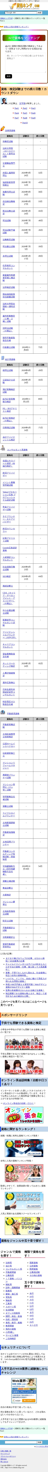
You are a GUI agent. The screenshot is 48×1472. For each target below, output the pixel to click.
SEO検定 (7, 576)
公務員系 (10, 1275)
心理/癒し (10, 1332)
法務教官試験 (9, 240)
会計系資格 (10, 359)
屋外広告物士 (9, 682)
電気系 (9, 1297)
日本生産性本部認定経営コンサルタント (9, 692)
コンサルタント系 (14, 1269)
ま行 (32, 1312)
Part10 (25, 123)
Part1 (17, 108)
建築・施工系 (12, 1294)
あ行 (32, 1293)
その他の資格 (36, 1275)
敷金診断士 (8, 888)
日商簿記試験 (9, 428)
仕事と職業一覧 (6, 1451)
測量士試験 (8, 806)
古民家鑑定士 (9, 937)
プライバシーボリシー (8, 1456)
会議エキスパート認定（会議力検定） (9, 463)
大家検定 (7, 895)
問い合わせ (4, 1462)
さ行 (32, 1300)
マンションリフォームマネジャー (9, 765)
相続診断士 (8, 586)
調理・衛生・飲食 (14, 1316)
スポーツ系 (11, 1307)
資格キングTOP (6, 18)
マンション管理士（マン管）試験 (9, 787)
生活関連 (10, 1310)
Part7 (17, 118)
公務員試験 (35, 1272)
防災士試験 (8, 921)
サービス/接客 (12, 1335)
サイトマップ (5, 1454)
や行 (32, 1316)
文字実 (22, 103)
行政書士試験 (9, 347)
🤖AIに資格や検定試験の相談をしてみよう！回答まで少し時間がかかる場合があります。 (24, 48)
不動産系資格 (13, 714)
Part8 (25, 118)
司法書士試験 (9, 246)
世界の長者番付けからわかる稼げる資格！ (25, 990)
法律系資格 (10, 130)
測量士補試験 (9, 881)
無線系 (9, 1300)
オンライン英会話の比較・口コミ (18, 1103)
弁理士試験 (8, 256)
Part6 (33, 113)
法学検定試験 (9, 287)
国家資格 (34, 1263)
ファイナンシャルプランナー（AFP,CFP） (10, 635)
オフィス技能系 (13, 1313)
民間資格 (34, 1269)
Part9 (33, 118)
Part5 (25, 113)
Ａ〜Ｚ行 (34, 1325)
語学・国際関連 (13, 1288)
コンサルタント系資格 (17, 450)
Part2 (24, 108)
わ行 (32, 1322)
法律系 (9, 1263)
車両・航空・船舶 (14, 1323)
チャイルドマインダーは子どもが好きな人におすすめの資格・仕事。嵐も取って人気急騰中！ (26, 967)
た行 (32, 1303)
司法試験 (7, 220)
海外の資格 (11, 1329)
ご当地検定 (11, 1338)
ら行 (32, 1319)
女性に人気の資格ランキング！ (16, 27)
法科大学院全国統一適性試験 (9, 306)
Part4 (17, 113)
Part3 (33, 108)
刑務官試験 (8, 141)
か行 (32, 1296)
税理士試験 (8, 370)
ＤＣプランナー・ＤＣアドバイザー (9, 519)
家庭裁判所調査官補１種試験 (9, 278)
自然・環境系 (12, 1319)
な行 (32, 1306)
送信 (8, 76)
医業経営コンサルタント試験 (9, 622)
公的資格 (34, 1266)
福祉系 (9, 1284)
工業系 (9, 1303)
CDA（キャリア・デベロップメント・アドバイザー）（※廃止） (9, 598)
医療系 (9, 1291)
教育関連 (10, 1326)
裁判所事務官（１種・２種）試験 (9, 318)
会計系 (9, 1266)
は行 (32, 1309)
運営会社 (4, 1459)
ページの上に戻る (42, 1446)
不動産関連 (11, 1272)
